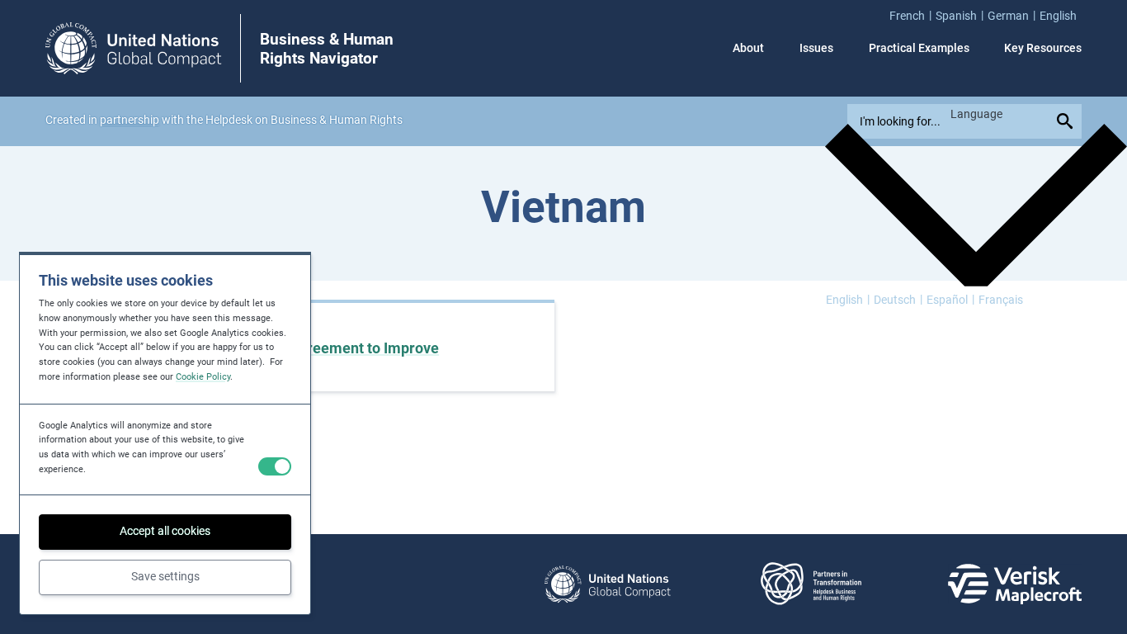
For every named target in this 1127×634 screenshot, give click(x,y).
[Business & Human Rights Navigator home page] (133, 48)
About (748, 48)
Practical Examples (919, 48)
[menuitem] (912, 15)
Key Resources (1043, 48)
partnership (129, 119)
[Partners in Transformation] (811, 584)
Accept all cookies (165, 530)
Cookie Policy (203, 376)
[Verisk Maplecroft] (1015, 584)
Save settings (165, 576)
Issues (816, 48)
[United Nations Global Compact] (607, 584)
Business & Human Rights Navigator (327, 49)
